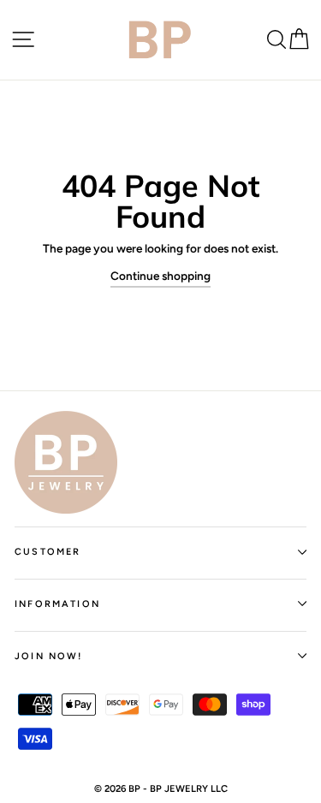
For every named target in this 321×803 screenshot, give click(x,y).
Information (57, 604)
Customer (47, 551)
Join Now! (49, 656)
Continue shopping (160, 276)
